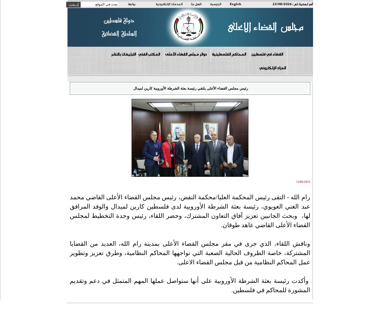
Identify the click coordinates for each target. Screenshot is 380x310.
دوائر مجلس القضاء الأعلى (186, 54)
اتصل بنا (196, 4)
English (235, 4)
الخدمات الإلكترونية (169, 4)
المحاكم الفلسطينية (229, 54)
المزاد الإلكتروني (272, 67)
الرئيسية (215, 4)
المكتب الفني (149, 54)
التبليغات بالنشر (123, 54)
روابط (131, 4)
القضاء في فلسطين (267, 54)
